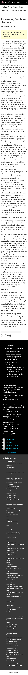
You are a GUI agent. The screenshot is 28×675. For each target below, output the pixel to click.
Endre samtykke (11, 452)
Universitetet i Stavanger (12, 650)
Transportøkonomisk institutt (14, 637)
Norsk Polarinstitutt (11, 579)
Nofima (8, 562)
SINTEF (8, 613)
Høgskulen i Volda (10, 497)
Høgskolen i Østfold (11, 495)
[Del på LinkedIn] (7, 335)
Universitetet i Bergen (11, 643)
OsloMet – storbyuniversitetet (13, 596)
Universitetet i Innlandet (12, 646)
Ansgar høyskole (10, 461)
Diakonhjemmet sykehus (12, 470)
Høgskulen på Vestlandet (12, 499)
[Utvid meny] (26, 2)
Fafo (7, 476)
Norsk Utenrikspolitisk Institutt (14, 586)
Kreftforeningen (10, 508)
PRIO (7, 603)
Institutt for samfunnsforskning (14, 504)
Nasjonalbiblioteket (11, 542)
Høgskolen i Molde (11, 493)
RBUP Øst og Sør (10, 605)
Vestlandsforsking (11, 658)
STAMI (8, 622)
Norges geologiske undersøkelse (14, 575)
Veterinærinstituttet (11, 660)
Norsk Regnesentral (11, 582)
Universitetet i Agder (11, 641)
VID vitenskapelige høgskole (13, 663)
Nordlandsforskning (11, 566)
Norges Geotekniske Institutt (13, 568)
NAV (7, 517)
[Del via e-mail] (10, 335)
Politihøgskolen (10, 601)
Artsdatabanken (10, 467)
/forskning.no (10, 442)
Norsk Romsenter (10, 584)
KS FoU (8, 506)
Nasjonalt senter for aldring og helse (15, 548)
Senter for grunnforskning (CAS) (14, 616)
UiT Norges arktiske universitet (14, 639)
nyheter (4, 332)
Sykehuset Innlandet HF (12, 631)
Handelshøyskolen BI (11, 488)
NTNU (7, 540)
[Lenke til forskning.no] (12, 1)
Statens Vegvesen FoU (11, 624)
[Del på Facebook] (2, 335)
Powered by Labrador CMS (14, 672)
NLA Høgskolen (10, 529)
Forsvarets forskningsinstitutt (14, 482)
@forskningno (10, 439)
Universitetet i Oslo (11, 648)
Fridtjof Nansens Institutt (12, 486)
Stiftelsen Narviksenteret (12, 626)
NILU (7, 525)
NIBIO (7, 519)
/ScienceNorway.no (12, 448)
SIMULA (8, 611)
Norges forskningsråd (12, 573)
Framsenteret (9, 484)
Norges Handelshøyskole (12, 571)
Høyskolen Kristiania (11, 502)
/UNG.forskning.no (12, 445)
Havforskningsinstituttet (12, 491)
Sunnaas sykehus (10, 628)
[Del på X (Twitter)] (5, 335)
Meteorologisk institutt (12, 514)
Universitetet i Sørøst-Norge (13, 652)
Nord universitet (10, 564)
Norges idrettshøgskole (12, 577)
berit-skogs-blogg (14, 332)
